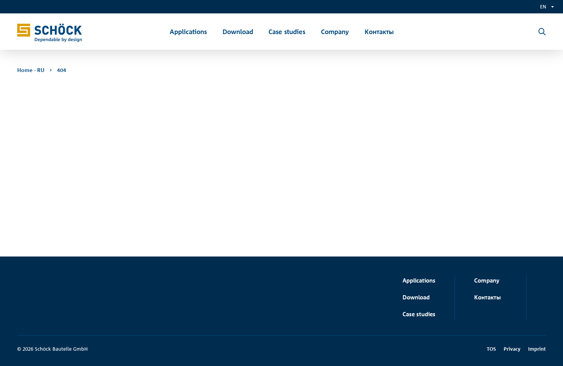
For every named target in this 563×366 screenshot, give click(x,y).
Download (416, 297)
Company (486, 280)
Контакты (487, 297)
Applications (419, 280)
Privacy (512, 349)
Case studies (419, 314)
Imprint (537, 349)
